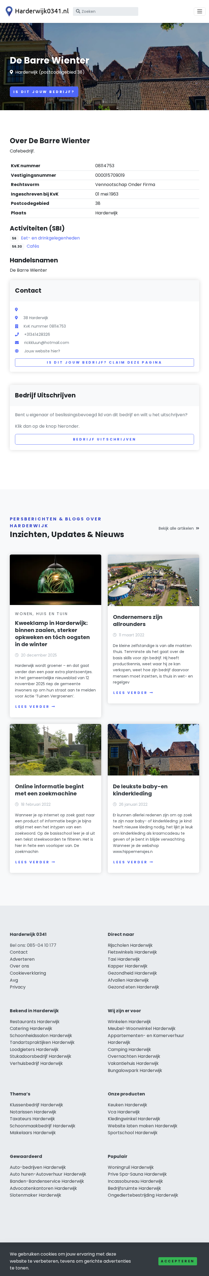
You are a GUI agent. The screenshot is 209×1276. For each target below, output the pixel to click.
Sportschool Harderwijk (133, 1133)
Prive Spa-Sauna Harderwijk (137, 1174)
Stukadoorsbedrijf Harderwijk (40, 1056)
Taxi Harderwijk (124, 959)
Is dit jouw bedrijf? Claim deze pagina (104, 362)
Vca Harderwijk (124, 1112)
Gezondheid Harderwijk (132, 973)
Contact (19, 952)
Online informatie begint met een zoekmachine (49, 790)
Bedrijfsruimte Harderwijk (134, 1188)
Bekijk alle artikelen (176, 528)
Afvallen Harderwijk (128, 980)
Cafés (33, 246)
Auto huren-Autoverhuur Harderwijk (48, 1174)
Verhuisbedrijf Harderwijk (36, 1063)
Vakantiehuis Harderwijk (133, 1063)
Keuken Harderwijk (127, 1105)
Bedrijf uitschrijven (104, 439)
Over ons (19, 966)
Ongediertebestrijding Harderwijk (143, 1195)
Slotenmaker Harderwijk (35, 1195)
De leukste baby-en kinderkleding (140, 790)
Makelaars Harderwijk (33, 1133)
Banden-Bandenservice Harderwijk (47, 1181)
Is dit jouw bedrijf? (44, 91)
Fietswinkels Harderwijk (132, 952)
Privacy (18, 987)
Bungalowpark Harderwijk (135, 1070)
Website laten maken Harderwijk (142, 1126)
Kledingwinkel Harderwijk (134, 1119)
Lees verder (32, 706)
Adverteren (22, 959)
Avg (14, 980)
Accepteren (178, 1261)
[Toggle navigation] (200, 11)
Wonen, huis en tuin (41, 613)
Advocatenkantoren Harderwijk (43, 1188)
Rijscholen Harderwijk (130, 945)
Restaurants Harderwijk (35, 1022)
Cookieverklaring (28, 973)
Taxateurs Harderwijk (32, 1119)
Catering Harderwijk (31, 1028)
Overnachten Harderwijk (134, 1056)
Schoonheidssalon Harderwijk (41, 1035)
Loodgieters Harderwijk (34, 1049)
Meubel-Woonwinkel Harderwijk (142, 1028)
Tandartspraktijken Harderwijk (42, 1042)
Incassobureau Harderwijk (135, 1181)
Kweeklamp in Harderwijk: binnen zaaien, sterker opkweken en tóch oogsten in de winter (52, 633)
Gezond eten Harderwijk (133, 987)
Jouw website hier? (42, 351)
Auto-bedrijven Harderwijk (38, 1167)
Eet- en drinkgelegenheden (50, 238)
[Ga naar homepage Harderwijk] (36, 11)
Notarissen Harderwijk (33, 1112)
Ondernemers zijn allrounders (137, 620)
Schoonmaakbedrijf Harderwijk (42, 1126)
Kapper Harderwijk (127, 966)
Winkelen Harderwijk (129, 1022)
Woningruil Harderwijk (131, 1167)
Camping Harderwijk (129, 1049)
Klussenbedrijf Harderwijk (36, 1105)
